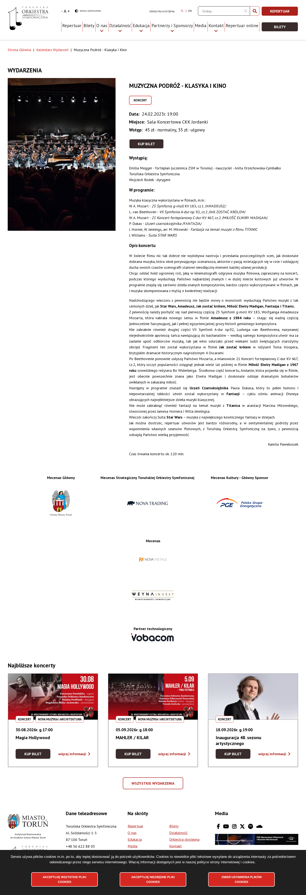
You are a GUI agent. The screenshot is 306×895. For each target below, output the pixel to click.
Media (200, 25)
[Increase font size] (68, 11)
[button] (68, 154)
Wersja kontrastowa (88, 11)
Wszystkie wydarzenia (153, 785)
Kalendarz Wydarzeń (52, 49)
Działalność (178, 832)
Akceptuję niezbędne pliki (153, 879)
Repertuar (72, 25)
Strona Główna (19, 49)
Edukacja (135, 839)
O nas (132, 832)
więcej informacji (74, 753)
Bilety (89, 25)
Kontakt (175, 846)
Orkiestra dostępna (162, 11)
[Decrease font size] (62, 11)
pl (182, 11)
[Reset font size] (65, 11)
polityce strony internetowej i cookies (226, 862)
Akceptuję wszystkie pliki (64, 879)
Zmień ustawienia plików (241, 879)
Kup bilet (146, 143)
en (190, 11)
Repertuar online (242, 25)
